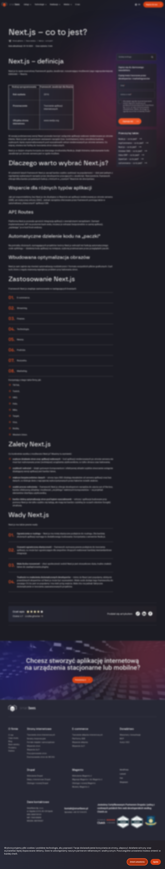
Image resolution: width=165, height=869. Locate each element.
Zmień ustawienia (137, 862)
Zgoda (155, 862)
